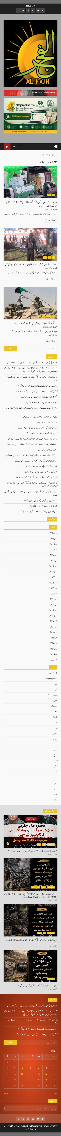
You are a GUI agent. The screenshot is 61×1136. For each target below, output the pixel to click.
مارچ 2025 (53, 604)
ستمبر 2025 (54, 577)
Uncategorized (50, 678)
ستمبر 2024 (54, 637)
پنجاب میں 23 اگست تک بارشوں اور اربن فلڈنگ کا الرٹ (42, 506)
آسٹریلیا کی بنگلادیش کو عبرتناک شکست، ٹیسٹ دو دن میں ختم (42, 433)
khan (54, 210)
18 (53, 1079)
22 (22, 1079)
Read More (50, 220)
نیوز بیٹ (49, 195)
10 (7, 1068)
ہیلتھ (56, 799)
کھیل (56, 772)
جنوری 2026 (53, 571)
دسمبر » (6, 1093)
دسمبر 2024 (53, 621)
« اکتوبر (55, 1093)
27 (39, 1085)
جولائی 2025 (53, 588)
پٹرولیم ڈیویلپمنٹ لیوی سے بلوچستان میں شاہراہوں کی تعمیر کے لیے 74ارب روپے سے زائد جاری (32, 444)
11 (53, 1074)
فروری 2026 (53, 566)
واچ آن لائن (7, 146)
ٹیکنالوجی (55, 717)
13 (39, 1074)
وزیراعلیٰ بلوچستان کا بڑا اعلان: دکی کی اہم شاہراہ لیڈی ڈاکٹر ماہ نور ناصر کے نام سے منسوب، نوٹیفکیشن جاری (30, 455)
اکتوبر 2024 (53, 632)
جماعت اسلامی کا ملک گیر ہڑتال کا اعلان (47, 450)
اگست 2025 (53, 582)
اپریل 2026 (53, 555)
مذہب (55, 783)
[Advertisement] (30, 93)
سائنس (55, 733)
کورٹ (55, 777)
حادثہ (56, 722)
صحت (55, 750)
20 (39, 1079)
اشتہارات (54, 689)
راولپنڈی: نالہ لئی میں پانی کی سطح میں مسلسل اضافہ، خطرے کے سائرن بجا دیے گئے (36, 461)
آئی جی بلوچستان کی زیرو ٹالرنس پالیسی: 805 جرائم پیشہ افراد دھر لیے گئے (38, 511)
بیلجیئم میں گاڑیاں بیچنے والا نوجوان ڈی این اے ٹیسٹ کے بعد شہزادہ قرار (39, 397)
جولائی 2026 (53, 538)
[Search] (14, 147)
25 (53, 1085)
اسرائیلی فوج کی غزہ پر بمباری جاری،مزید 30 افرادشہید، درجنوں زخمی (30, 303)
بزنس (55, 700)
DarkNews (49, 1126)
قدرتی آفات (54, 755)
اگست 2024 (53, 643)
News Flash (52, 673)
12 (46, 1074)
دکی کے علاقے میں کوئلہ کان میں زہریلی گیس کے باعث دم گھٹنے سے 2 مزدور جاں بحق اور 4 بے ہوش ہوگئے (30, 920)
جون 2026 (53, 544)
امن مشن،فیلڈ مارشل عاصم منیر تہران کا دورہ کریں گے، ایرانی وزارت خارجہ (37, 428)
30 (15, 1085)
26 (46, 1085)
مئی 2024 (54, 659)
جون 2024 (53, 654)
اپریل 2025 (53, 599)
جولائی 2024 (53, 648)
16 (15, 1074)
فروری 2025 (53, 610)
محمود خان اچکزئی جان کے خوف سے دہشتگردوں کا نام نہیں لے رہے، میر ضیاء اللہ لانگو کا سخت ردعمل (32, 362)
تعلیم (56, 711)
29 (22, 1085)
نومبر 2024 (53, 626)
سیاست (55, 739)
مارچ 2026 (53, 560)
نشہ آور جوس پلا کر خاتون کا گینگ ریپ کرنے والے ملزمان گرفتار (41, 472)
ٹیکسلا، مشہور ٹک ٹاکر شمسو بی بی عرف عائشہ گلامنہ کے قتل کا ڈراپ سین (38, 466)
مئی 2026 (54, 549)
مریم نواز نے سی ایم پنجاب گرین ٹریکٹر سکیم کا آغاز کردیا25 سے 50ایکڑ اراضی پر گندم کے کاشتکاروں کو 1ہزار (30, 182)
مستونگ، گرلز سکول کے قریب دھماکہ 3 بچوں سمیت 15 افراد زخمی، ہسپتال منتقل (30, 244)
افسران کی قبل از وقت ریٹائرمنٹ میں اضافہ (46, 422)
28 (30, 1085)
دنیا (56, 728)
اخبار (53, 195)
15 (22, 1074)
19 (46, 1079)
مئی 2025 (54, 593)
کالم (56, 761)
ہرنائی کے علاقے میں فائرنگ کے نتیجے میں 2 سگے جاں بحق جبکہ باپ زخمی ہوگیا (37, 386)
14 (30, 1074)
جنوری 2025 (53, 615)
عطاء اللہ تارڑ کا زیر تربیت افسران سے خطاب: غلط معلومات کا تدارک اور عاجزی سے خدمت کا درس (32, 439)
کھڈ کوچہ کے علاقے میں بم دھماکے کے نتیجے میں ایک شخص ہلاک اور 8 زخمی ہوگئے (36, 391)
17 (7, 1074)
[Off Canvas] (55, 146)
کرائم (50, 257)
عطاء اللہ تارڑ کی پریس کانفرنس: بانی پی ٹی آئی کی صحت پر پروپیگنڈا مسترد (39, 500)
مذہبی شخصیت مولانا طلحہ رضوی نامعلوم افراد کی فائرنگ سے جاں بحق (40, 417)
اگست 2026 (53, 533)
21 (30, 1079)
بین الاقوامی (49, 316)
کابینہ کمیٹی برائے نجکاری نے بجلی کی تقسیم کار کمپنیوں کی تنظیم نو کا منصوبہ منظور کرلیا (36, 477)
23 (15, 1079)
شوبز (56, 744)
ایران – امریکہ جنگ (52, 695)
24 (7, 1079)
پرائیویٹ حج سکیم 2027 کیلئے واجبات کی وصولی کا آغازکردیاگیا (41, 402)
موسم (55, 788)
